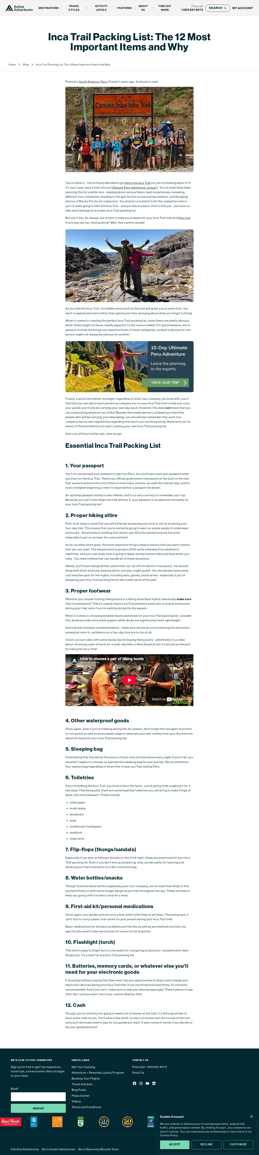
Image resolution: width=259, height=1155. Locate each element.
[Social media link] (134, 1084)
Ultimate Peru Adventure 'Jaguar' (134, 187)
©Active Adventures (25, 1149)
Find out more (165, 8)
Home (12, 64)
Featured (125, 8)
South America (89, 81)
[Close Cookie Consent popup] (251, 1116)
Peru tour (184, 217)
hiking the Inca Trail (137, 182)
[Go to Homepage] (19, 8)
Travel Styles (74, 8)
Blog (26, 64)
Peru (103, 81)
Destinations (48, 8)
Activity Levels (101, 8)
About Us (143, 8)
